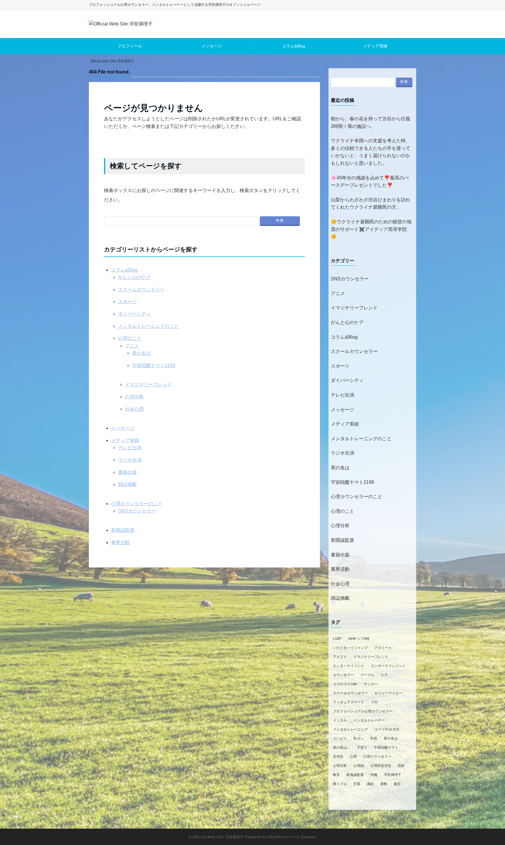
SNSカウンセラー (137, 510)
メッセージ (211, 46)
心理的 (358, 766)
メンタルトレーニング (350, 729)
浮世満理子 (392, 775)
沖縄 (373, 775)
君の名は (141, 353)
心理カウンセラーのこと (136, 503)
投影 (401, 766)
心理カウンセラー (377, 757)
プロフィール (129, 46)
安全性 (338, 757)
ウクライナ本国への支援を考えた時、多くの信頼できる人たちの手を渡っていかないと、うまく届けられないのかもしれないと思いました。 (370, 152)
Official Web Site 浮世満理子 (218, 837)
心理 (353, 757)
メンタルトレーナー (369, 720)
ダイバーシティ (134, 313)
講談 (370, 784)
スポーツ (127, 301)
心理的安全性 (380, 766)
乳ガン (358, 738)
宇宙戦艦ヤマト (386, 747)
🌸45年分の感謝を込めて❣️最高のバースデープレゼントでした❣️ (370, 181)
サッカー (371, 684)
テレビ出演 (129, 447)
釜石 (397, 784)
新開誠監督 (122, 530)
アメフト (340, 657)
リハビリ (340, 738)
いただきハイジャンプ (350, 648)
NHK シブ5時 (358, 639)
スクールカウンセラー (141, 289)
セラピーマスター (388, 693)
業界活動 (120, 542)
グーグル (367, 675)
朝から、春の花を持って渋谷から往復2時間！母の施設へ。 (370, 122)
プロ (374, 702)
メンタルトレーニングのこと (148, 326)
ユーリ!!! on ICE (386, 729)
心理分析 (134, 396)
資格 (383, 784)
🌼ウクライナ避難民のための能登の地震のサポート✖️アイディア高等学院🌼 (371, 229)
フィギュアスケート (348, 702)
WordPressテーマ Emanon (292, 837)
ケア (384, 675)
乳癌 (373, 738)
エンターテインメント (388, 666)
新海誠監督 (355, 775)
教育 (336, 775)
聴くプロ (340, 784)
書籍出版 (127, 472)
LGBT (337, 639)
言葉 (356, 784)
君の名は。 (341, 747)
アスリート (383, 648)
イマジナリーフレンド (148, 384)
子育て (362, 747)
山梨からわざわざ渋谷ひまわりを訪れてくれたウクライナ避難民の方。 (370, 203)
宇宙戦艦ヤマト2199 (153, 365)
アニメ (132, 345)
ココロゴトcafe (345, 684)
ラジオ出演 (129, 459)
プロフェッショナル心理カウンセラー (362, 711)
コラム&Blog (293, 46)
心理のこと (129, 338)
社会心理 (134, 409)
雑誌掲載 (127, 484)
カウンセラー (343, 675)
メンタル (340, 720)
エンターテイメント (348, 666)
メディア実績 (375, 46)
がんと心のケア (134, 277)
